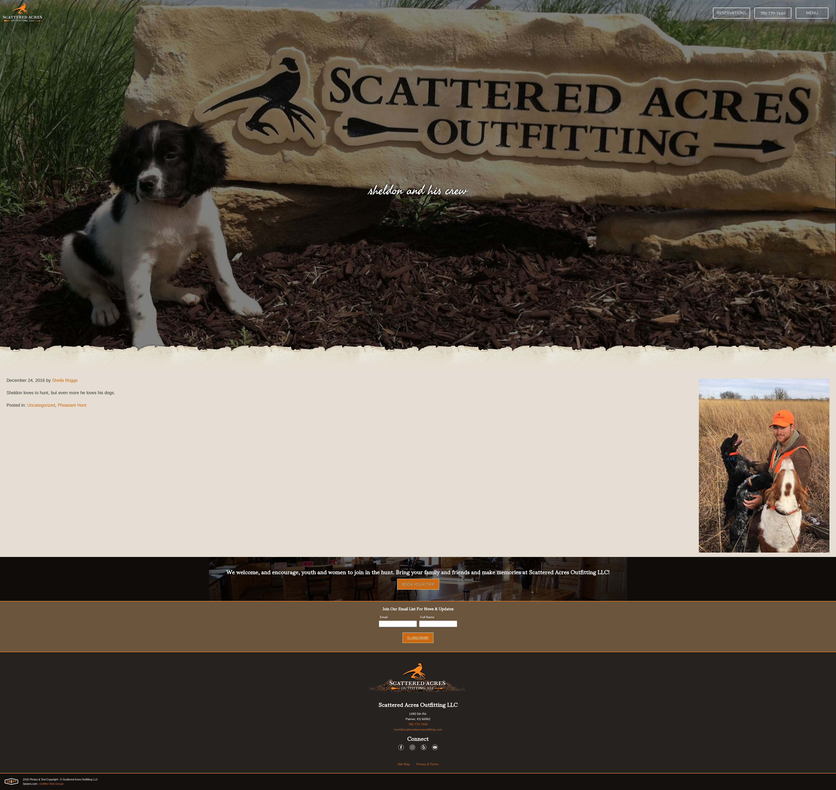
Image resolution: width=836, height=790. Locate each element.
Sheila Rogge (65, 380)
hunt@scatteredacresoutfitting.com (418, 729)
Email (383, 617)
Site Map (404, 764)
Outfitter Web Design (51, 783)
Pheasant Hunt (72, 405)
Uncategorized (41, 405)
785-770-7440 (772, 13)
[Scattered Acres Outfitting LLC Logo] (23, 13)
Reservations (731, 13)
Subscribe (418, 638)
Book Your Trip (418, 584)
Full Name (426, 617)
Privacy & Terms (427, 764)
